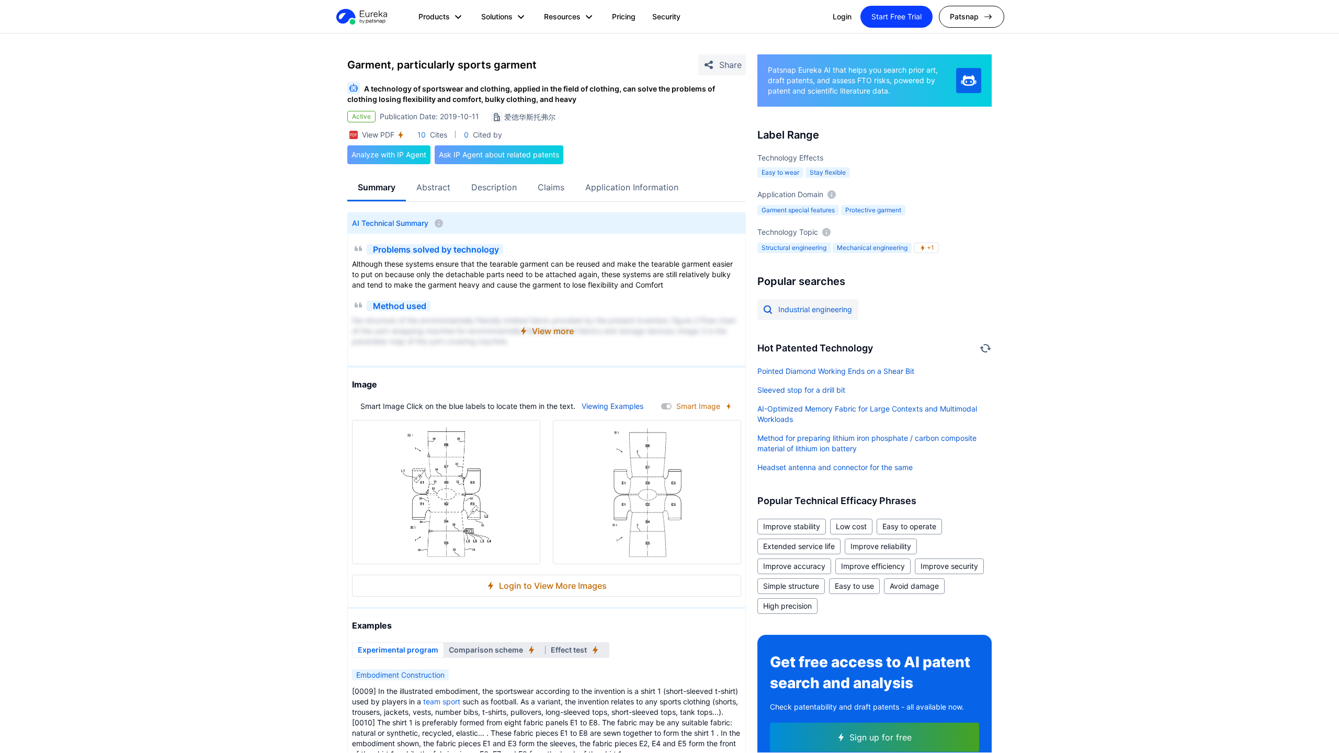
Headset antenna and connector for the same (835, 467)
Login (842, 16)
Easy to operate (909, 526)
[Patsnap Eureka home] (361, 17)
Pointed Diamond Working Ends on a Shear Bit (835, 371)
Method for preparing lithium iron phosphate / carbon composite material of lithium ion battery (867, 443)
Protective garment (873, 210)
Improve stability (791, 526)
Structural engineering (794, 248)
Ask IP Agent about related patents (499, 154)
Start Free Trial (896, 16)
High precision (787, 605)
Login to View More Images (553, 585)
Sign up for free (880, 737)
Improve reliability (880, 546)
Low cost (851, 526)
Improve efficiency (873, 566)
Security (666, 16)
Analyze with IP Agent (388, 154)
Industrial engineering (815, 309)
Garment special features (798, 210)
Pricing (624, 16)
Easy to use (854, 585)
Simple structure (791, 585)
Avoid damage (914, 585)
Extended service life (799, 546)
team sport (441, 701)
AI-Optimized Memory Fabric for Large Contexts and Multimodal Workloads (867, 414)
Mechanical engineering (872, 248)
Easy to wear (780, 172)
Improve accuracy (794, 566)
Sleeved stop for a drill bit (801, 389)
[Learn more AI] (968, 80)
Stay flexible (828, 172)
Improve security (949, 566)
